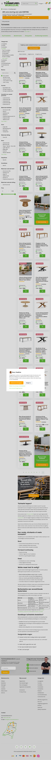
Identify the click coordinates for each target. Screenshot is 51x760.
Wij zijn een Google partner (15, 388)
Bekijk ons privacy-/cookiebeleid (17, 386)
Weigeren (28, 382)
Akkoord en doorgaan (16, 382)
